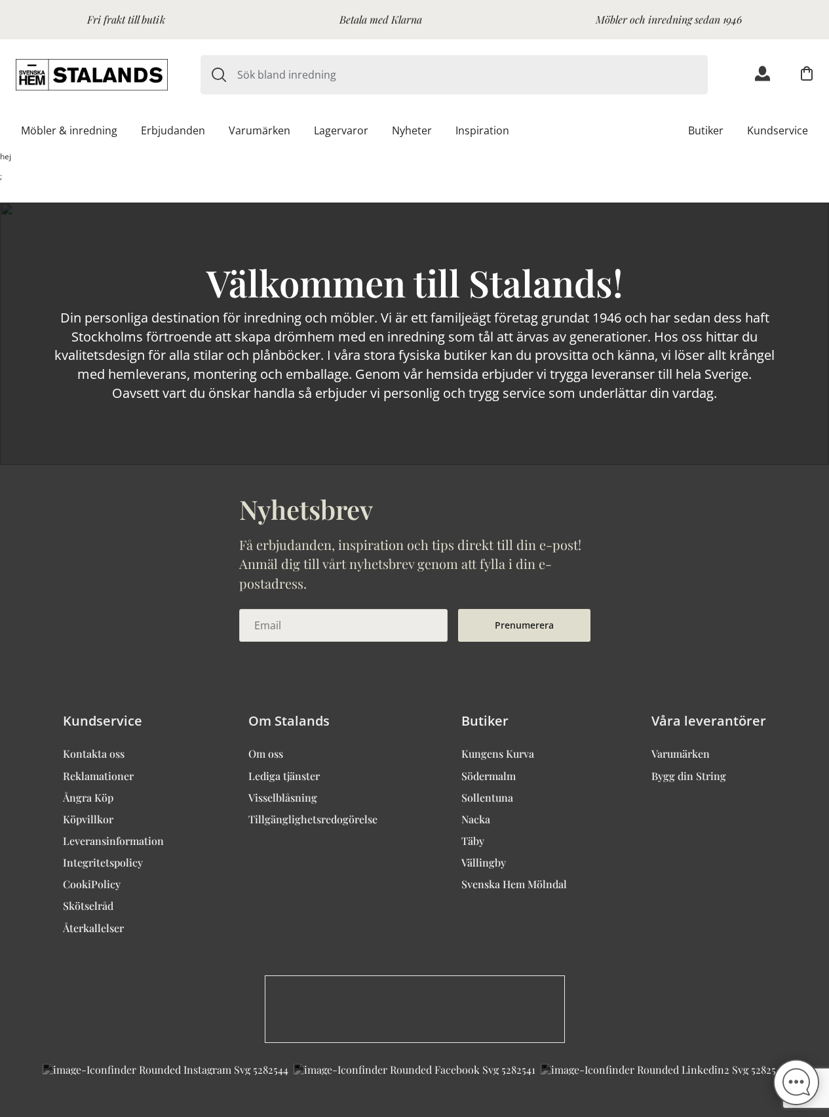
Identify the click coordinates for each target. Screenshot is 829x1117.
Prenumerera (524, 625)
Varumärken (259, 130)
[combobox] (472, 74)
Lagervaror (341, 130)
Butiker (705, 130)
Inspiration (482, 130)
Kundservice (777, 130)
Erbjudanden (173, 130)
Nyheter (412, 130)
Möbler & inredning (69, 130)
